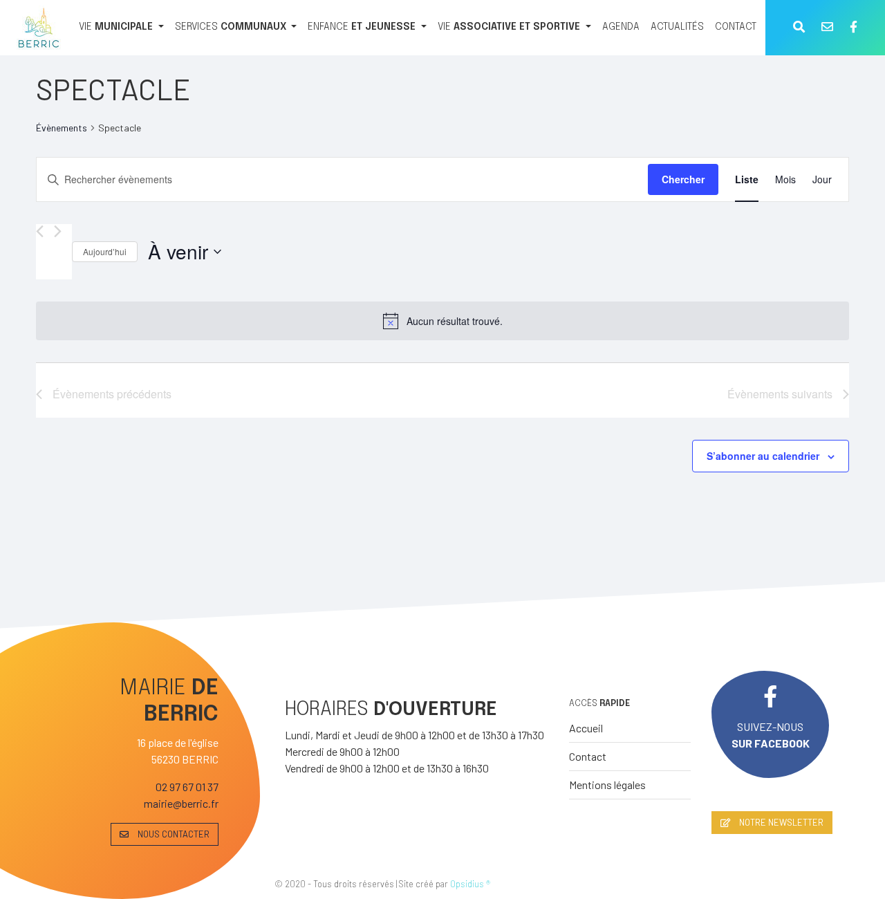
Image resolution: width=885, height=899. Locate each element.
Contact (587, 756)
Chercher (683, 179)
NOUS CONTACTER (172, 834)
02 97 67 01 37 (187, 786)
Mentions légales (607, 784)
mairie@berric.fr (181, 803)
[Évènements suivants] (58, 231)
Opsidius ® (470, 883)
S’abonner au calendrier (763, 456)
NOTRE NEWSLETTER (780, 822)
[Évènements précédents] (40, 231)
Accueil (586, 727)
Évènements (61, 127)
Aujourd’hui (105, 251)
